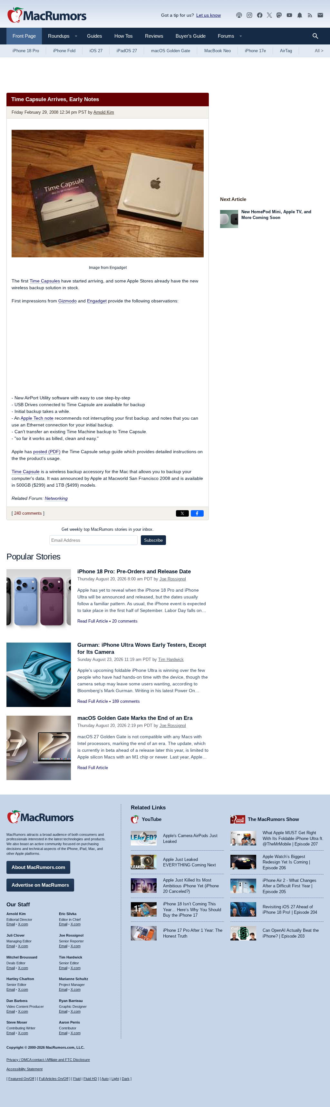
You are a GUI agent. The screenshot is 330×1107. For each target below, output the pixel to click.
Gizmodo (67, 300)
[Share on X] (182, 513)
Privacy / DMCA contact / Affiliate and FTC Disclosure (48, 1060)
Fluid (77, 1079)
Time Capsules (45, 280)
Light (115, 1079)
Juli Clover (15, 935)
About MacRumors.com (38, 867)
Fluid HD (90, 1079)
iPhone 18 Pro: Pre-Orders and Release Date (134, 571)
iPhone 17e (255, 50)
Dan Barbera (16, 1001)
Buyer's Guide (191, 36)
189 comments (126, 701)
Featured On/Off (21, 1079)
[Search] (318, 36)
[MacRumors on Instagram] (249, 15)
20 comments (125, 621)
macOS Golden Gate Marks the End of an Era (134, 718)
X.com (23, 924)
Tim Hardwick (171, 659)
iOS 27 (96, 50)
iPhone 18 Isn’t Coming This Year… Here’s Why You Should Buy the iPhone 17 (192, 910)
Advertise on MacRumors (40, 885)
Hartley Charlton (20, 979)
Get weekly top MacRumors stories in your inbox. (108, 529)
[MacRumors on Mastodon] (279, 15)
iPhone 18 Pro (26, 50)
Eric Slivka (67, 914)
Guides (94, 36)
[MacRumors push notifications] (299, 15)
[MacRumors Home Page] (46, 15)
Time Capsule (26, 471)
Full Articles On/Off (53, 1079)
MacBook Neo (217, 50)
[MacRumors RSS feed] (310, 15)
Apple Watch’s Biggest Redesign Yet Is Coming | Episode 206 (286, 862)
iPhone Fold (64, 50)
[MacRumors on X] (269, 15)
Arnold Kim (103, 112)
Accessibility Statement (24, 1069)
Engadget (97, 300)
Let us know (208, 15)
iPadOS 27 (127, 50)
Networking (56, 498)
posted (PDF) (47, 451)
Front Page (24, 36)
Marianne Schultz (73, 979)
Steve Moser (16, 1022)
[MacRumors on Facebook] (260, 15)
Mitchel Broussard (21, 957)
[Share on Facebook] (197, 513)
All (319, 50)
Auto (105, 1079)
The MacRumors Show (273, 819)
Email (10, 924)
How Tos (123, 36)
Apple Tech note (37, 418)
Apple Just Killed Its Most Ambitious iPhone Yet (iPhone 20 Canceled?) (191, 886)
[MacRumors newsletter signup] (320, 15)
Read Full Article (92, 621)
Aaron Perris (69, 1022)
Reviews (154, 36)
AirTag (286, 50)
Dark (126, 1079)
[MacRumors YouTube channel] (289, 15)
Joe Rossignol (173, 579)
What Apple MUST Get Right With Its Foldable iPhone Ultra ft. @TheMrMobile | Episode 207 (293, 838)
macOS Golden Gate (170, 50)
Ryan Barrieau (71, 1001)
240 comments (28, 513)
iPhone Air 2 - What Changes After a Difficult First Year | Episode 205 (289, 886)
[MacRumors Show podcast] (239, 15)
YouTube (151, 819)
